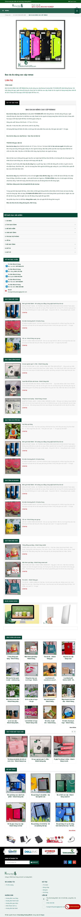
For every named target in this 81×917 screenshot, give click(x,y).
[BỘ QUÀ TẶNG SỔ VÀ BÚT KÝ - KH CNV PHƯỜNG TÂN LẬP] (40, 812)
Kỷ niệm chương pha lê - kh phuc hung (33, 321)
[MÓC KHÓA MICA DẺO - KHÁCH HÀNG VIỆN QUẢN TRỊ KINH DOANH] (12, 691)
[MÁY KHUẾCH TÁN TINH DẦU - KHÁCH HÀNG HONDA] (68, 691)
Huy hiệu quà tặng (27, 424)
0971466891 (19, 281)
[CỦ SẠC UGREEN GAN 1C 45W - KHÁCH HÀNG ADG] (13, 371)
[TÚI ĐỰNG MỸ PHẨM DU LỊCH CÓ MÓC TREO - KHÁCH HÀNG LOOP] (17, 746)
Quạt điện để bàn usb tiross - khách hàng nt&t (35, 381)
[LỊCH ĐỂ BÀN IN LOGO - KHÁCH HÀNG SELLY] (31, 712)
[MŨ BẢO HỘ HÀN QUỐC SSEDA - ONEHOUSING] (12, 669)
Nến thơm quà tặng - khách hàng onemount (34, 562)
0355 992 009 (18, 276)
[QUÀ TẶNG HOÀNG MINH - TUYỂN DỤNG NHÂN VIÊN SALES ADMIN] (22, 614)
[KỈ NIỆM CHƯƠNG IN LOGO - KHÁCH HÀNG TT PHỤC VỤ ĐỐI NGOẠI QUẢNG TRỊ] (68, 712)
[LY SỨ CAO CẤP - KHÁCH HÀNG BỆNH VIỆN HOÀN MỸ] (12, 712)
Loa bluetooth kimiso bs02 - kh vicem (68, 680)
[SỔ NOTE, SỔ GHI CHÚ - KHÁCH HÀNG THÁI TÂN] (50, 712)
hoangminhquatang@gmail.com (17, 292)
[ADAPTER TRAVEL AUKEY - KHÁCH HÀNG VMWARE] (13, 406)
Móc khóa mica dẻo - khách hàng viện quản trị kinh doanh (12, 701)
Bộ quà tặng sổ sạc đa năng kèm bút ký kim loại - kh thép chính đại (65, 826)
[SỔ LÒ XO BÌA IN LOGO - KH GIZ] (31, 691)
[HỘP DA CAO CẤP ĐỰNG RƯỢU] (68, 648)
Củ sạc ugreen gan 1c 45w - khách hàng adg (35, 364)
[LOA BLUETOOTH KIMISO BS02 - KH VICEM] (68, 669)
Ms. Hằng (11, 271)
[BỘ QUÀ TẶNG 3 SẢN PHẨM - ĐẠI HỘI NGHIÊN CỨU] (40, 783)
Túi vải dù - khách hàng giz (30, 580)
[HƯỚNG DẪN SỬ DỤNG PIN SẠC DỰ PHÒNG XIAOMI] (59, 615)
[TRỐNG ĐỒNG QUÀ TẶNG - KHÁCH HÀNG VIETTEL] (13, 552)
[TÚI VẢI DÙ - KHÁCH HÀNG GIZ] (13, 587)
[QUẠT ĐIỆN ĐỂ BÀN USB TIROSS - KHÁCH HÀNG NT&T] (13, 388)
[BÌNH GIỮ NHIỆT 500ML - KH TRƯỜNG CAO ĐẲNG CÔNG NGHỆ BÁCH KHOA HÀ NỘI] (13, 311)
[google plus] (74, 862)
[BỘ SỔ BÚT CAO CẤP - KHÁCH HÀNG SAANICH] (65, 783)
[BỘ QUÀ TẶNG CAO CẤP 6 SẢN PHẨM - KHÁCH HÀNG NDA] (16, 783)
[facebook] (65, 862)
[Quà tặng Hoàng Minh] (40, 873)
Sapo (42, 915)
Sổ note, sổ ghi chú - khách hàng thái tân (49, 722)
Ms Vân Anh (11, 287)
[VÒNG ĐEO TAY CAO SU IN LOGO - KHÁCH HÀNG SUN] (31, 669)
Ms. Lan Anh (11, 266)
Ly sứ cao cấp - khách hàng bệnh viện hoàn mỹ (12, 722)
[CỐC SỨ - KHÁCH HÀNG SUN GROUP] (13, 345)
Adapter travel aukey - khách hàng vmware (34, 399)
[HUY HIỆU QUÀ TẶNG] (13, 431)
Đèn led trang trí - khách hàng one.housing (50, 701)
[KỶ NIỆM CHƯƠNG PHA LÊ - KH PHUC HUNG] (13, 328)
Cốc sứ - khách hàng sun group (31, 338)
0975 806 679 (20, 266)
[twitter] (70, 862)
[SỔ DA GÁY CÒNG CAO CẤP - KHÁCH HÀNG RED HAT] (16, 812)
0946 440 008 (19, 287)
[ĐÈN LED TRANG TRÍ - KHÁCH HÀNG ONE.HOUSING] (50, 691)
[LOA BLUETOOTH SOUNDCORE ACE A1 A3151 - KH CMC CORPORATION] (50, 669)
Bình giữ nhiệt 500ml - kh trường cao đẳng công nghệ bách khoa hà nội (42, 303)
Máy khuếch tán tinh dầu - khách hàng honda (68, 701)
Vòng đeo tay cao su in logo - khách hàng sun (31, 680)
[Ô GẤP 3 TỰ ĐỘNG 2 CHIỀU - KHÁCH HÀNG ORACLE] (64, 746)
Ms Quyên (11, 276)
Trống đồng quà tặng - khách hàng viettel (34, 545)
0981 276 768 (18, 271)
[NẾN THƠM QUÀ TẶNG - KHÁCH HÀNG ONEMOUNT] (13, 569)
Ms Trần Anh (11, 281)
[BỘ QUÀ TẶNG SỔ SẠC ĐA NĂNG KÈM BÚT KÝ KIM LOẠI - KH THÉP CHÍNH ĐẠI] (65, 812)
